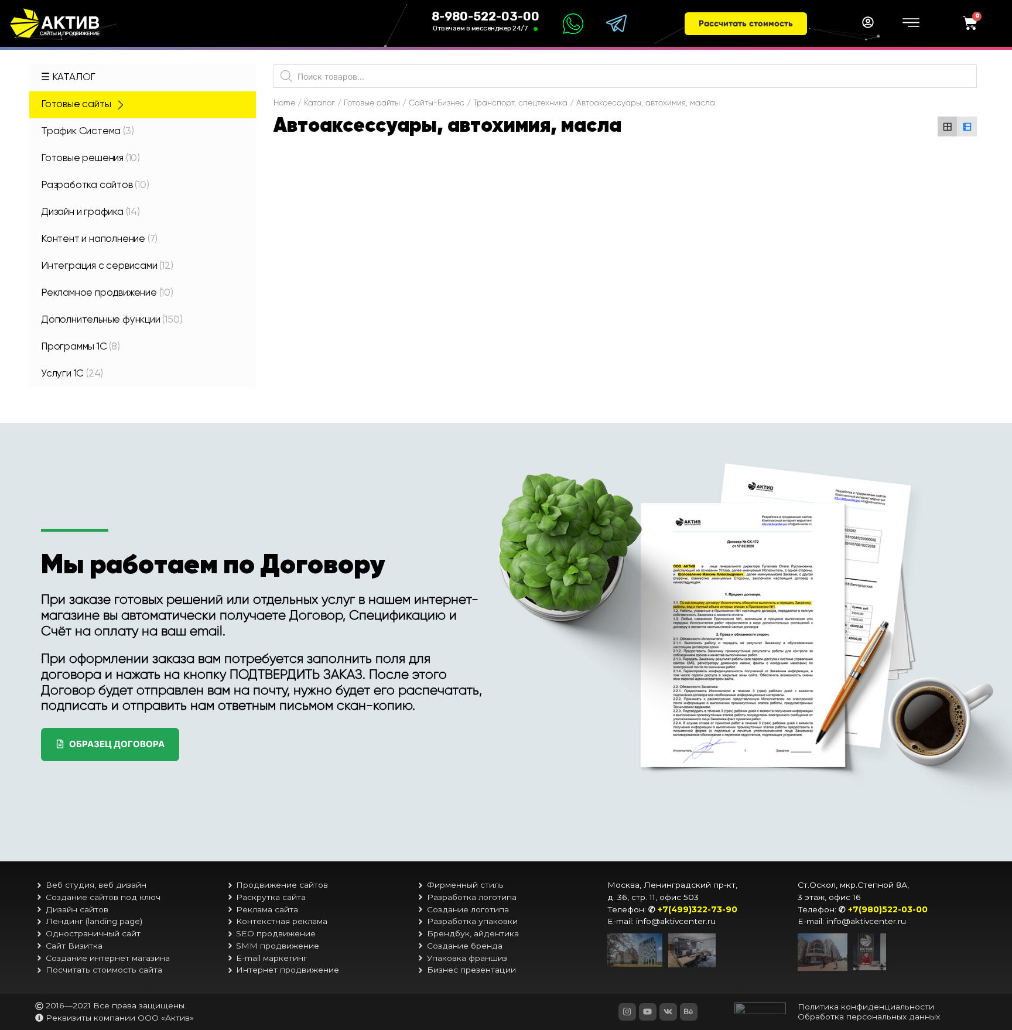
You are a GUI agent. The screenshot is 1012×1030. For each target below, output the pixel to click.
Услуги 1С (72, 374)
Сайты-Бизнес (436, 102)
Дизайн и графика (90, 212)
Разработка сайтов (95, 185)
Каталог (319, 102)
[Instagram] (627, 1012)
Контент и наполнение (99, 239)
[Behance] (689, 1012)
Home (284, 102)
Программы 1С (80, 347)
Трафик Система (87, 131)
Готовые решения (90, 158)
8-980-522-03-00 (485, 16)
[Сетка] (948, 126)
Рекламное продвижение (107, 293)
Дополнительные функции (111, 320)
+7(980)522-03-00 (888, 909)
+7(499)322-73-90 (697, 909)
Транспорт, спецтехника (520, 102)
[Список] (967, 126)
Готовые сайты (76, 104)
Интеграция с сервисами (107, 266)
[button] (746, 23)
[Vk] (668, 1012)
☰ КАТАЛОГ (68, 78)
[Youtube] (648, 1012)
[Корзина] (970, 24)
